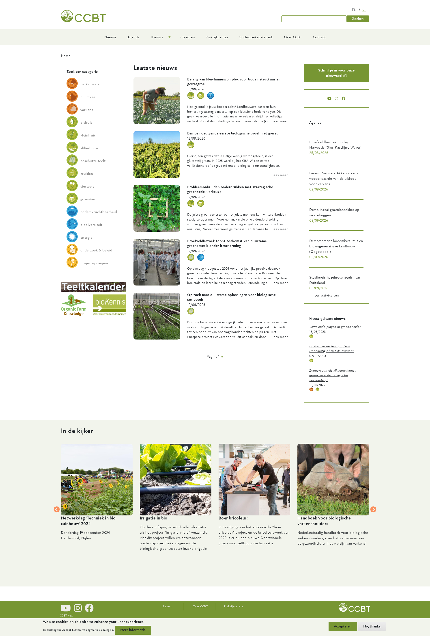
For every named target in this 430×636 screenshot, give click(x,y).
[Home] (83, 16)
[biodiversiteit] (200, 257)
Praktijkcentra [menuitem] (217, 37)
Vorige (56, 509)
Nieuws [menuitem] (110, 37)
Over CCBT (200, 606)
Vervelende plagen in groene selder (335, 327)
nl (364, 10)
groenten (87, 199)
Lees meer (280, 121)
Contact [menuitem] (319, 37)
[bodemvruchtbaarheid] (210, 95)
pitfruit (86, 122)
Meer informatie (133, 630)
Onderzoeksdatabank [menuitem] (256, 37)
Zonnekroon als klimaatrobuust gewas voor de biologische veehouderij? (332, 375)
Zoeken (358, 19)
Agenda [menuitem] (133, 37)
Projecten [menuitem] (187, 37)
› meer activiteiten (324, 295)
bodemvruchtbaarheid (98, 212)
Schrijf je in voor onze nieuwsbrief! (336, 73)
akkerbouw (89, 148)
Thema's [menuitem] (154, 39)
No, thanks (372, 626)
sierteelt (87, 186)
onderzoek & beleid (96, 250)
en (354, 10)
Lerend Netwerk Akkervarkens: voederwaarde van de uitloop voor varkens (334, 178)
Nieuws (167, 606)
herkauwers (90, 84)
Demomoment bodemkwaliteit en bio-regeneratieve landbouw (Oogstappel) (336, 246)
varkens (86, 110)
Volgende (373, 509)
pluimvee (87, 97)
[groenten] (200, 95)
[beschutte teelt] (190, 257)
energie (86, 237)
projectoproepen (94, 263)
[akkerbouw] (190, 95)
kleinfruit (88, 135)
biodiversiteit (91, 225)
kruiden (86, 173)
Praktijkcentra (233, 606)
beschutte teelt (92, 161)
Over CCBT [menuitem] (293, 37)
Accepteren (343, 626)
